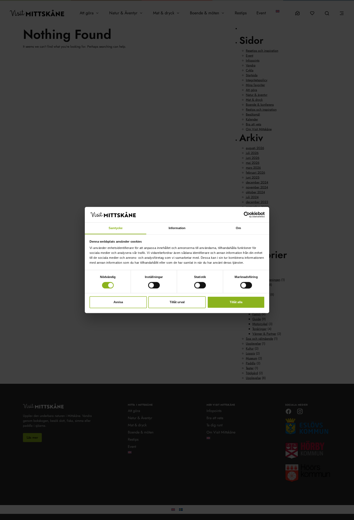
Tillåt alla (236, 302)
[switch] (154, 285)
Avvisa (118, 302)
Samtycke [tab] (116, 228)
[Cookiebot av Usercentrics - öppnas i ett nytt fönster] (247, 215)
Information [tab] (177, 228)
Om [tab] (238, 228)
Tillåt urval (177, 302)
